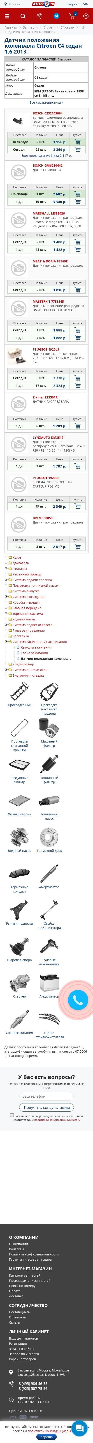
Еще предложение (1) (46, 155)
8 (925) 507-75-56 (33, 1388)
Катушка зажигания (36, 647)
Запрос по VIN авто (24, 1354)
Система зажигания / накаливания (40, 642)
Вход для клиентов (23, 1338)
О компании (18, 1244)
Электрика (21, 636)
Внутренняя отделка (28, 675)
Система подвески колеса (32, 625)
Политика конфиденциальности (34, 1254)
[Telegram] (56, 18)
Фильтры (20, 568)
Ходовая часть (24, 619)
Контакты (16, 1249)
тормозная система (28, 613)
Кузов (17, 557)
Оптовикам (17, 1317)
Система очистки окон (30, 670)
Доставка (16, 1296)
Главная (11, 27)
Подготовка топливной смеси (35, 585)
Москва (14, 4)
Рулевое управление (29, 630)
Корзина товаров (22, 1359)
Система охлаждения (29, 597)
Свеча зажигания (34, 653)
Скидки (14, 1322)
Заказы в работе (22, 1349)
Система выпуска (26, 591)
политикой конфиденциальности (56, 1120)
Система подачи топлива (32, 580)
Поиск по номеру (22, 1286)
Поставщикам (19, 1312)
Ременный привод (27, 574)
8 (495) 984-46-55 (33, 1383)
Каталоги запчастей (24, 1275)
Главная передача (27, 608)
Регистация (18, 1343)
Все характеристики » (46, 102)
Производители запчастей (30, 1280)
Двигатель (21, 563)
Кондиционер (23, 664)
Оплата (15, 1291)
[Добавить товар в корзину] (77, 142)
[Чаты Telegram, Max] (79, 1428)
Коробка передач (26, 602)
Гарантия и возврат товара (30, 1259)
